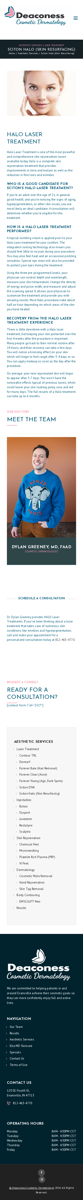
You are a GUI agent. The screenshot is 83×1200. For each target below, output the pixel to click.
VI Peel (24, 863)
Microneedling (29, 851)
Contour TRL (27, 755)
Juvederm (25, 819)
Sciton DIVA (27, 787)
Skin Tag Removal (31, 889)
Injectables (24, 800)
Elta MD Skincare (21, 1046)
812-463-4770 (65, 640)
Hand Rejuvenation (31, 882)
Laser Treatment (53, 45)
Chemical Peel (29, 844)
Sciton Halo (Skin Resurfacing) (39, 793)
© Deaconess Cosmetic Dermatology (31, 1187)
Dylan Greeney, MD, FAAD (41, 547)
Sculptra (24, 832)
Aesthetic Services (30, 45)
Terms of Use (19, 1065)
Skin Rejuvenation (28, 838)
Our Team (16, 1027)
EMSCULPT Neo (30, 901)
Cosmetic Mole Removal (35, 876)
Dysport (24, 813)
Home (12, 53)
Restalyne (26, 825)
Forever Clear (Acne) (33, 774)
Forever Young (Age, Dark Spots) (41, 781)
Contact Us (17, 1058)
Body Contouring (28, 895)
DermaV (24, 762)
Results (21, 908)
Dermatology (26, 870)
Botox (23, 806)
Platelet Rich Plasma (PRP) (37, 857)
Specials (15, 1052)
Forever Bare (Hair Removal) (38, 768)
